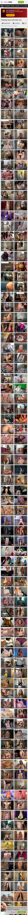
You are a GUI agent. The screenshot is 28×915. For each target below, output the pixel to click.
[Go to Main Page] (8, 2)
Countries (17, 23)
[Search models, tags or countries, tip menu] (26, 5)
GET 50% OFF (10, 15)
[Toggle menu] (1, 2)
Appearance (7, 23)
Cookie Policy (16, 909)
